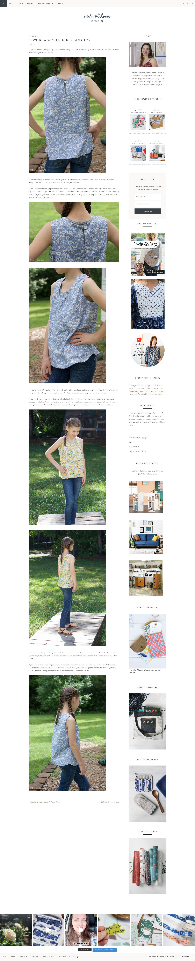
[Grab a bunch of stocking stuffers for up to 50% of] (179, 930)
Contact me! (134, 446)
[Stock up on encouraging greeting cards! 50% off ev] (146, 930)
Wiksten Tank (49, 402)
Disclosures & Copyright (138, 437)
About (131, 442)
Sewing (32, 45)
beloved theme (184, 957)
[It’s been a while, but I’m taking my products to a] (114, 930)
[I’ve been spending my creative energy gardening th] (16, 930)
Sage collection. (102, 393)
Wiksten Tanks (102, 49)
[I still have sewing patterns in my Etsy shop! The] (48, 930)
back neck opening (44, 197)
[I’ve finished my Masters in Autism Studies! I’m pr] (81, 930)
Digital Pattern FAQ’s (137, 451)
